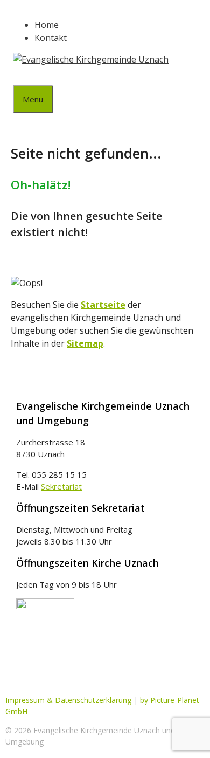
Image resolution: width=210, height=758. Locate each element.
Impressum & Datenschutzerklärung (68, 700)
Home (46, 25)
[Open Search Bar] (21, 75)
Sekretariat (61, 486)
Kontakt (50, 38)
